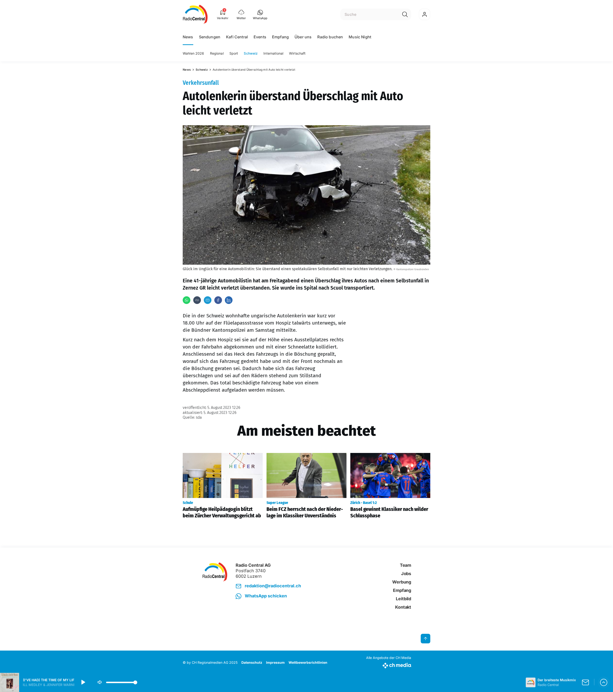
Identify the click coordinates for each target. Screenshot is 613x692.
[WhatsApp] (186, 300)
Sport (233, 53)
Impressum (275, 662)
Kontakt (403, 607)
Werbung (401, 581)
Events (260, 36)
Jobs (406, 573)
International (273, 53)
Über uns (303, 36)
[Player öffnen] (603, 682)
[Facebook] (218, 300)
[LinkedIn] (229, 300)
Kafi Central (237, 36)
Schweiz (251, 53)
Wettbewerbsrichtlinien (308, 662)
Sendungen (209, 36)
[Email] (207, 300)
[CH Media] (388, 664)
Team (405, 565)
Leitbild (403, 598)
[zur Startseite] (195, 14)
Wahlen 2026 (193, 53)
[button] (260, 14)
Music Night (360, 36)
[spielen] (83, 682)
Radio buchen (330, 36)
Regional (217, 53)
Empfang (280, 36)
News (188, 36)
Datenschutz (251, 662)
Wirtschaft (297, 53)
